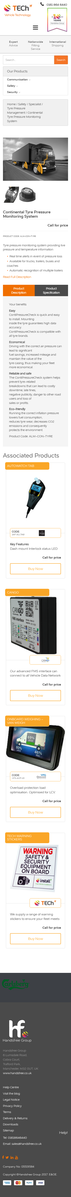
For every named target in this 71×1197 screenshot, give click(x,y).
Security (12, 92)
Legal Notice (11, 1099)
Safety (11, 86)
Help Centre (11, 1087)
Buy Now (35, 568)
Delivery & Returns (15, 1118)
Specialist (35, 104)
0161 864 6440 (56, 4)
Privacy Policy (12, 1106)
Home (11, 104)
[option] (35, 987)
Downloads (10, 1124)
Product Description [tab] (18, 290)
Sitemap (8, 1130)
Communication (17, 79)
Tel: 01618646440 (15, 1137)
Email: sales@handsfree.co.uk (22, 1144)
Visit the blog (11, 1093)
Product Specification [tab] (51, 290)
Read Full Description (17, 277)
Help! (63, 1132)
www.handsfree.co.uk (17, 1073)
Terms (7, 1112)
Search (61, 60)
